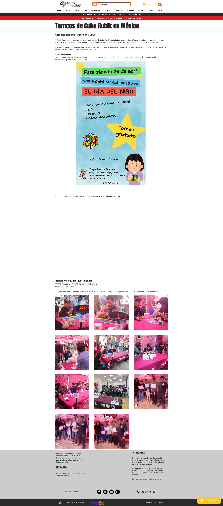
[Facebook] (99, 492)
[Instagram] (117, 492)
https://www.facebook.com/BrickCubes (76, 283)
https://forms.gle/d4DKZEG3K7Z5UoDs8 (71, 59)
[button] (160, 4)
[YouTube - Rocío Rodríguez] (111, 492)
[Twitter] (105, 492)
